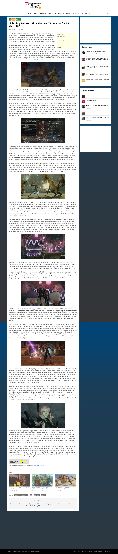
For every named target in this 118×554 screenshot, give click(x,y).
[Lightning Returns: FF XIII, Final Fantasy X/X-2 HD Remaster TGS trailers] (42, 480)
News (35, 13)
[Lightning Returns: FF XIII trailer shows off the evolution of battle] (65, 480)
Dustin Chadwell (14, 30)
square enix (36, 495)
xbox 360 (43, 495)
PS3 (10, 19)
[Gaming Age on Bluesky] (82, 13)
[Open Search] (107, 13)
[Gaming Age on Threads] (79, 13)
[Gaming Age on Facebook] (86, 13)
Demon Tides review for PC (92, 100)
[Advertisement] (82, 5)
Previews (51, 13)
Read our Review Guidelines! (38, 465)
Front (29, 13)
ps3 (31, 495)
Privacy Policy (107, 551)
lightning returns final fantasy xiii (21, 495)
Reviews (41, 13)
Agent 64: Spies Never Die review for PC (94, 95)
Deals (68, 13)
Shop (74, 13)
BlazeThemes (35, 551)
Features (61, 13)
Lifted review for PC (90, 112)
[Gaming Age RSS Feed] (90, 13)
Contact (100, 551)
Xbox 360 (18, 19)
